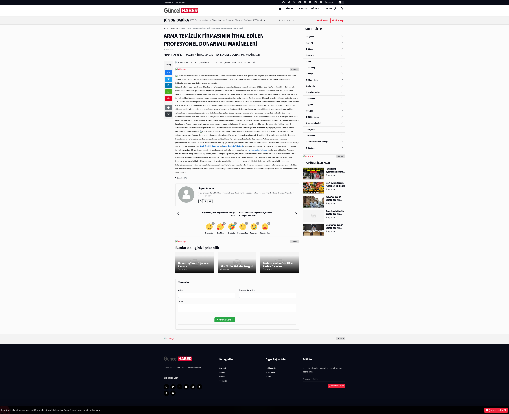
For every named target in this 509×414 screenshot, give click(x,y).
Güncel (315, 8)
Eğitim (310, 105)
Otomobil (311, 136)
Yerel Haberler (313, 92)
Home (166, 28)
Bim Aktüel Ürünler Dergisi (236, 266)
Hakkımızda (168, 2)
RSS (269, 377)
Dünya (310, 74)
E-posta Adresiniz (247, 290)
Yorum (181, 301)
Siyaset (290, 8)
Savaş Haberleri (314, 123)
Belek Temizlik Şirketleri (209, 146)
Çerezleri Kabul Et (497, 410)
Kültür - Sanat (313, 117)
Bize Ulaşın (180, 2)
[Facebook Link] (200, 201)
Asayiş (303, 8)
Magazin (311, 129)
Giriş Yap (339, 20)
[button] (293, 20)
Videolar (323, 20)
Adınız (181, 290)
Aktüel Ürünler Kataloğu (317, 142)
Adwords (174, 28)
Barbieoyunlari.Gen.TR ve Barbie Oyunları (278, 265)
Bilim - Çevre (312, 80)
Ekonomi (311, 98)
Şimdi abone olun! (336, 386)
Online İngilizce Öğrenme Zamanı (193, 265)
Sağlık (310, 111)
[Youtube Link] (210, 201)
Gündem (311, 148)
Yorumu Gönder (225, 320)
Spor (309, 61)
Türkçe (330, 2)
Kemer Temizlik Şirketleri (232, 146)
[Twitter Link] (205, 201)
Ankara (310, 55)
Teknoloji (330, 8)
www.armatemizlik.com (257, 150)
